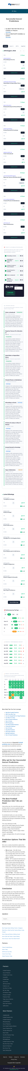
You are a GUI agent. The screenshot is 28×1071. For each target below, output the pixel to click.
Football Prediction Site (8, 1017)
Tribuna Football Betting (7, 947)
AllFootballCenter (6, 1039)
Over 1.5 (11, 46)
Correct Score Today (6, 953)
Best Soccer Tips (6, 1048)
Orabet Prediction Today (7, 956)
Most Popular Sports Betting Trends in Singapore (12, 928)
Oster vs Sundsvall (10, 312)
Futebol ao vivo (6, 986)
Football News (6, 979)
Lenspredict (5, 977)
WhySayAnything (6, 1021)
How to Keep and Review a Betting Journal (11, 934)
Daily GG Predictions (7, 1045)
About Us (5, 1057)
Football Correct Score (7, 974)
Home (5, 46)
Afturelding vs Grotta (10, 402)
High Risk (23, 46)
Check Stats (14, 72)
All (17, 614)
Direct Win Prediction (7, 1003)
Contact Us (16, 1057)
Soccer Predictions (7, 1024)
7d (5, 614)
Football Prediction (7, 970)
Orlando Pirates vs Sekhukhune (13, 380)
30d (9, 614)
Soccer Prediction (6, 972)
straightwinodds (6, 1015)
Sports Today (5, 949)
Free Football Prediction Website (9, 1026)
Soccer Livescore (6, 1037)
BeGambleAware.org (14, 1069)
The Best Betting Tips (7, 1030)
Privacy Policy (14, 1059)
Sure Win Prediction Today (8, 1034)
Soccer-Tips (5, 981)
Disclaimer (22, 1057)
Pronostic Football (6, 994)
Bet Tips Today (6, 990)
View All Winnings (14, 602)
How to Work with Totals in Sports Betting (10, 936)
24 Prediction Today (7, 992)
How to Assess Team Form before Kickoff (11, 938)
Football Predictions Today (8, 1041)
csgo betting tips (6, 1001)
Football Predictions (7, 1019)
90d (13, 614)
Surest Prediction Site (7, 1028)
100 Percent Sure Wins (7, 951)
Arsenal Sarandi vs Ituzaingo (12, 447)
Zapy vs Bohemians (10, 470)
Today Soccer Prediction (8, 999)
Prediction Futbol (6, 996)
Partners (10, 1057)
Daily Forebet (5, 1032)
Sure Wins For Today (7, 988)
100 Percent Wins (6, 983)
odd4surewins (6, 1005)
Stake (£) (16, 285)
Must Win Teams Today (8, 1043)
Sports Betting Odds (7, 1050)
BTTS (17, 46)
